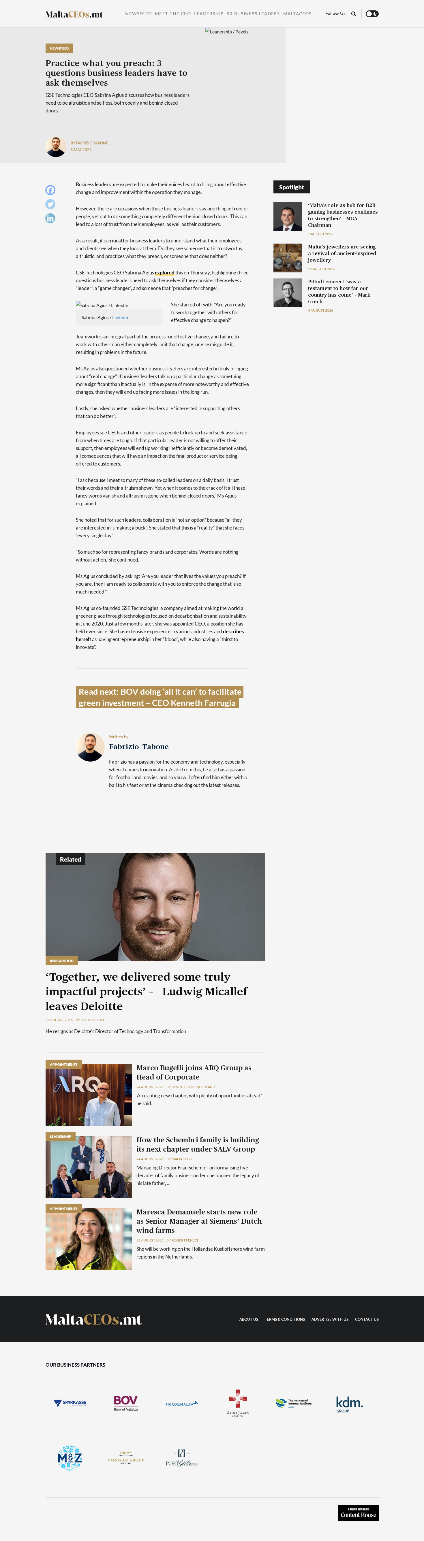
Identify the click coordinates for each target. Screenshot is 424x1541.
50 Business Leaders (253, 14)
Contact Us (367, 1320)
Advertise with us (330, 1320)
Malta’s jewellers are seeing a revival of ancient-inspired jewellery (342, 253)
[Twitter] (51, 205)
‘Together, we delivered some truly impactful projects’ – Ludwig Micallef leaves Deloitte (146, 992)
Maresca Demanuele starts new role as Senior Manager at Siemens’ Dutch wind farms (199, 1221)
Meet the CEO (173, 14)
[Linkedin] (51, 219)
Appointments (64, 1064)
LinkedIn (121, 317)
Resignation (62, 960)
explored (165, 273)
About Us (248, 1320)
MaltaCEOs (297, 14)
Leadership (209, 14)
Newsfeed (138, 14)
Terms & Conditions (285, 1320)
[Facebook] (51, 191)
